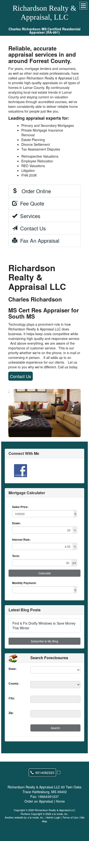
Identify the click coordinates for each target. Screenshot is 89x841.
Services (28, 215)
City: (12, 698)
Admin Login (53, 817)
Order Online (34, 191)
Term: (16, 556)
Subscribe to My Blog (44, 641)
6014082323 (44, 772)
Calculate (44, 573)
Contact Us (31, 228)
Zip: (11, 713)
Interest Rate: (21, 540)
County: (14, 683)
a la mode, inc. (36, 817)
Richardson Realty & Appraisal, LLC (44, 12)
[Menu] (83, 5)
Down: (16, 523)
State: (13, 669)
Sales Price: (20, 507)
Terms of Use (70, 817)
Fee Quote (30, 203)
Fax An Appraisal (38, 240)
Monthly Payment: (24, 583)
